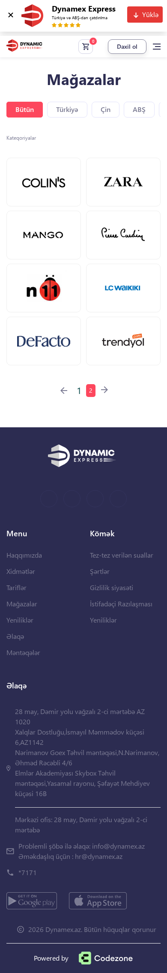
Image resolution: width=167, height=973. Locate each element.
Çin (105, 109)
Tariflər (16, 587)
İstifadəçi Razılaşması (121, 603)
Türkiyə (67, 109)
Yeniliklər (19, 619)
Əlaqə (15, 636)
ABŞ (139, 109)
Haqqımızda (24, 554)
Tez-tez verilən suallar (121, 554)
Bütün (24, 109)
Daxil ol (127, 46)
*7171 (27, 872)
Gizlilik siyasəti (111, 587)
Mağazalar (21, 603)
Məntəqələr (23, 652)
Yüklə (150, 14)
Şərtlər (100, 571)
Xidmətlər (20, 571)
